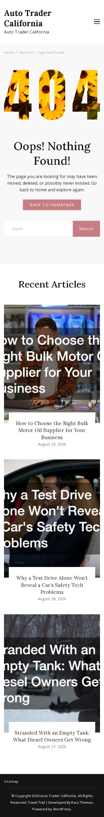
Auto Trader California (27, 18)
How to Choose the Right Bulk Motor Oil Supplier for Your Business (52, 430)
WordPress (62, 809)
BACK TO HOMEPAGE (52, 204)
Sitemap (11, 781)
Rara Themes (82, 802)
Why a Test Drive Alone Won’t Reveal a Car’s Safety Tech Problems (52, 585)
